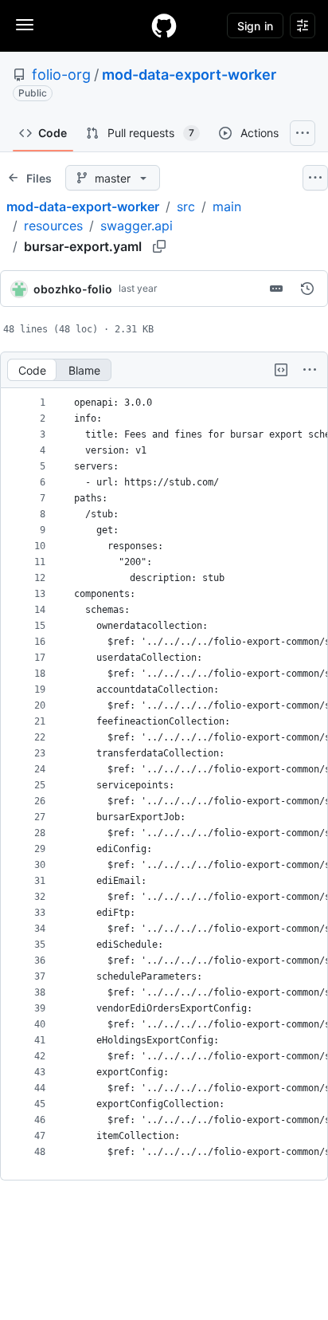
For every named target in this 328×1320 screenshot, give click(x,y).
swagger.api (136, 226)
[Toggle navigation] (25, 25)
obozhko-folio (72, 289)
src (186, 206)
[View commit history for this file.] (307, 288)
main (227, 206)
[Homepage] (164, 25)
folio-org (61, 74)
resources (53, 226)
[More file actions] (310, 370)
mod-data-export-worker (189, 74)
